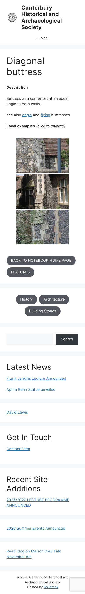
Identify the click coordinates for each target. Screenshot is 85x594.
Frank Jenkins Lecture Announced (36, 378)
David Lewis (17, 412)
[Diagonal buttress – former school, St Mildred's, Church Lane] (42, 191)
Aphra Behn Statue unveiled (31, 389)
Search (67, 339)
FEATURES (20, 272)
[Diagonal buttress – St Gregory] (42, 227)
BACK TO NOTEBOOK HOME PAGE (41, 260)
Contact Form (18, 449)
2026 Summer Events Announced (36, 528)
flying (45, 115)
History (26, 299)
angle (27, 115)
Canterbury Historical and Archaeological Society (41, 17)
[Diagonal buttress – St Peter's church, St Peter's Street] (42, 155)
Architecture (54, 299)
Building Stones (42, 311)
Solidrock (51, 587)
